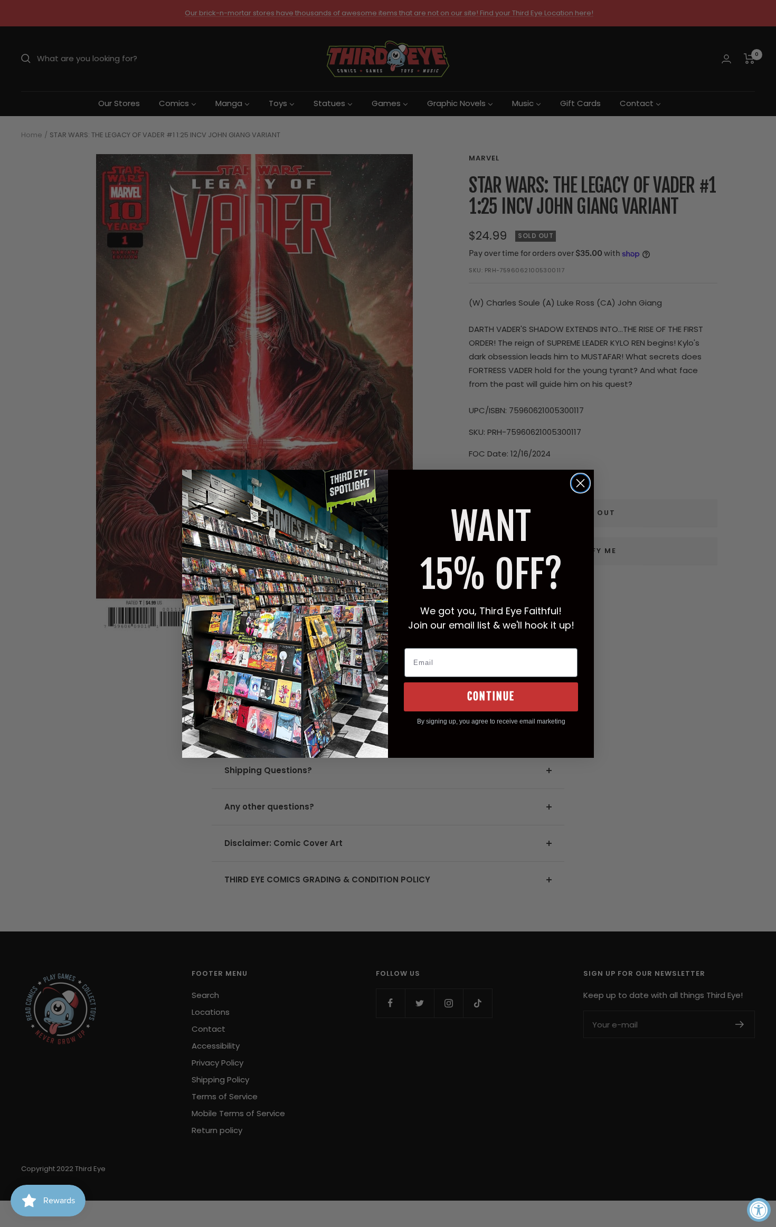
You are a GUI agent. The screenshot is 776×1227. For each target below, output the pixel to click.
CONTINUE (491, 696)
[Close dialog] (580, 483)
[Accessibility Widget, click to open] (759, 1210)
